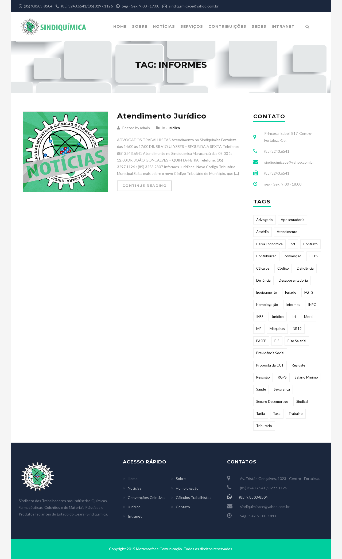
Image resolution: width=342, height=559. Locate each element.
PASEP (261, 341)
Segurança (282, 389)
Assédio (262, 232)
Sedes (259, 26)
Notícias (164, 26)
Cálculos (262, 268)
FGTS (308, 292)
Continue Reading (144, 185)
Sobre (139, 26)
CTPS (313, 256)
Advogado (264, 220)
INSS (259, 316)
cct (293, 244)
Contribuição (266, 256)
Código (283, 268)
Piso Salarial (296, 341)
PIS (276, 341)
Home (120, 26)
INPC (312, 304)
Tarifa (260, 413)
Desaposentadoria (293, 280)
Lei (294, 316)
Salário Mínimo (306, 377)
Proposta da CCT (270, 365)
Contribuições (227, 26)
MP (259, 328)
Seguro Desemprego (272, 401)
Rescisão (263, 377)
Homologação (267, 304)
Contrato (310, 244)
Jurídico (173, 127)
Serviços (191, 26)
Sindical (302, 401)
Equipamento (266, 292)
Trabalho (296, 413)
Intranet (283, 26)
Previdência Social (270, 353)
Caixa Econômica (269, 244)
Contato (183, 507)
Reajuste (298, 365)
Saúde (261, 389)
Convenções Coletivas (146, 497)
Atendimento (287, 232)
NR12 (297, 328)
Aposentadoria (292, 220)
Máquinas (277, 328)
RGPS (282, 377)
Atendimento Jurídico (161, 115)
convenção (293, 256)
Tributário (264, 426)
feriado (290, 292)
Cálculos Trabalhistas (193, 497)
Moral (308, 316)
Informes (293, 304)
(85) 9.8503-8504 (38, 6)
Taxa (277, 413)
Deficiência (305, 268)
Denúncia (263, 280)
